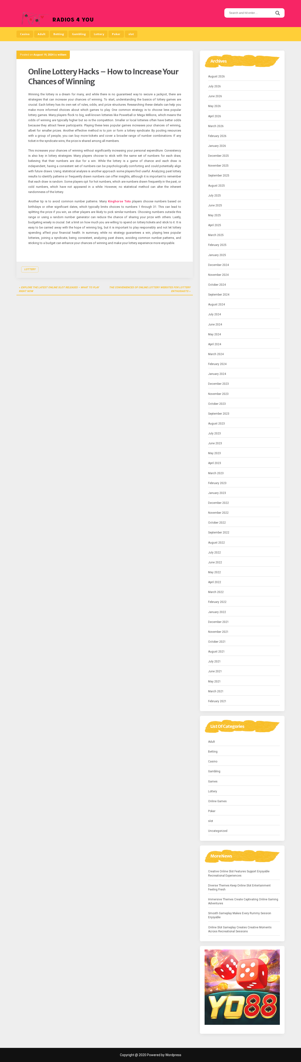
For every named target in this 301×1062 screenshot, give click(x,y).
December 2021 (218, 622)
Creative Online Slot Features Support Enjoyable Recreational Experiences (238, 873)
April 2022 (214, 582)
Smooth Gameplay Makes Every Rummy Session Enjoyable (239, 915)
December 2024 (218, 265)
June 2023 (215, 443)
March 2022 (216, 592)
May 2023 (214, 453)
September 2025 (218, 175)
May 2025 (214, 215)
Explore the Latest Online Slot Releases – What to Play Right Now (59, 289)
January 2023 (217, 493)
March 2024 (216, 354)
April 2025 (214, 225)
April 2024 (214, 344)
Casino (25, 34)
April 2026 (214, 116)
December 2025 (218, 155)
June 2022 (215, 562)
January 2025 (217, 255)
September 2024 (218, 294)
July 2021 (214, 661)
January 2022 (217, 612)
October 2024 (217, 284)
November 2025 (218, 165)
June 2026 (215, 96)
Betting (58, 34)
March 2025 (216, 235)
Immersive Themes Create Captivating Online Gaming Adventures (243, 901)
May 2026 (214, 106)
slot (131, 34)
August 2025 (216, 185)
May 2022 (214, 572)
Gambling (79, 34)
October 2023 (217, 403)
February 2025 (217, 245)
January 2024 (217, 374)
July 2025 (214, 195)
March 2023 (216, 473)
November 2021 (218, 631)
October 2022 (217, 522)
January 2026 (217, 146)
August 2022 (216, 542)
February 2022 (217, 602)
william (62, 54)
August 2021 (216, 651)
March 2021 (216, 691)
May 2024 (214, 334)
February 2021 (217, 701)
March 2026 (216, 126)
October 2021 (217, 641)
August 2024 (216, 304)
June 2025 (215, 205)
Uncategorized (217, 831)
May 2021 (214, 681)
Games (213, 781)
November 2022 (218, 512)
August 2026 (216, 76)
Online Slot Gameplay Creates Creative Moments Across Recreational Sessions (240, 929)
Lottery (99, 34)
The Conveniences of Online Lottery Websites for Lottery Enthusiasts (149, 289)
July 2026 (214, 86)
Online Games (217, 801)
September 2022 (218, 532)
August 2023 (216, 423)
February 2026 (217, 136)
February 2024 (217, 364)
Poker (116, 34)
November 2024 (218, 275)
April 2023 (214, 463)
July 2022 (214, 552)
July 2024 (214, 314)
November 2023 (218, 394)
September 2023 (218, 413)
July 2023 (214, 433)
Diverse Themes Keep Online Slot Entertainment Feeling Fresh (239, 887)
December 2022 (218, 503)
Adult (41, 34)
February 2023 (217, 483)
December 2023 (218, 383)
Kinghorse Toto (119, 201)
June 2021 (215, 671)
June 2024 (215, 324)
